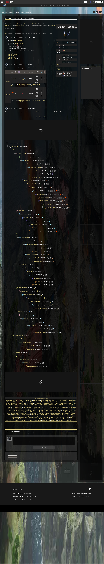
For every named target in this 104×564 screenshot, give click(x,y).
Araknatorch (33, 187)
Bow (58, 40)
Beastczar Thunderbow (14, 410)
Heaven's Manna (28, 217)
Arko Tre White (27, 406)
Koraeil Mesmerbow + (48, 204)
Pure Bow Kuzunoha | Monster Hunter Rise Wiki (21, 18)
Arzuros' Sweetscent (32, 366)
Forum (21, 493)
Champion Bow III (33, 413)
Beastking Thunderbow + (38, 410)
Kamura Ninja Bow (28, 160)
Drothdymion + (66, 419)
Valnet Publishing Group (86, 496)
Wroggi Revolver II (22, 339)
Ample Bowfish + (63, 400)
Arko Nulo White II (53, 404)
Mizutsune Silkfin (18, 86)
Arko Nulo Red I (25, 404)
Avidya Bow (39, 281)
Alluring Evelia (36, 400)
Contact (29, 493)
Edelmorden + (37, 329)
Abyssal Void (29, 400)
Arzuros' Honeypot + (28, 362)
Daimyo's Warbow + (17, 416)
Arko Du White (29, 403)
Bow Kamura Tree (41, 117)
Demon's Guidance (33, 417)
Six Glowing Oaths (38, 261)
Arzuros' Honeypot (25, 359)
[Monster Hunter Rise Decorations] (67, 42)
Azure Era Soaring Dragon (24, 409)
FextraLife (74, 496)
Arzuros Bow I (18, 352)
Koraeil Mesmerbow (44, 200)
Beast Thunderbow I (61, 409)
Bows (17, 12)
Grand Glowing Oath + (36, 248)
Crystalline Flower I (44, 414)
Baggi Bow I (45, 409)
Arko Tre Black (12, 406)
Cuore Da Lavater (64, 414)
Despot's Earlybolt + (64, 417)
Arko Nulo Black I (63, 403)
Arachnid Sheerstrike (31, 401)
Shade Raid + (37, 278)
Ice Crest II (23, 315)
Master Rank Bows (26, 12)
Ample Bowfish (55, 400)
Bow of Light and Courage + (57, 411)
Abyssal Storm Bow (20, 400)
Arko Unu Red (50, 406)
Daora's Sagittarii (27, 416)
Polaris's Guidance (38, 284)
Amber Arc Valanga (41, 332)
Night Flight (29, 271)
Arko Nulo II (17, 404)
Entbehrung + (61, 420)
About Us (25, 493)
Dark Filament (54, 416)
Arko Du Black (14, 403)
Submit (44, 447)
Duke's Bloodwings (35, 174)
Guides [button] (68, 5)
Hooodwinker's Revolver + (30, 345)
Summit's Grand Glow (29, 241)
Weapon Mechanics (36, 27)
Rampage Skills (59, 68)
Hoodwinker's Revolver (26, 342)
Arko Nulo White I (43, 404)
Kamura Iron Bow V (25, 157)
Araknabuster (37, 190)
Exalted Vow (36, 251)
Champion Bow (14, 413)
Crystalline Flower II (54, 414)
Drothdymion (59, 419)
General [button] (45, 5)
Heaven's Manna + (19, 43)
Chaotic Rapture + (66, 413)
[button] (86, 2)
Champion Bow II (23, 413)
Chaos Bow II (49, 413)
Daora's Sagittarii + (36, 416)
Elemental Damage (9, 27)
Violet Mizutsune (18, 40)
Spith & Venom (30, 349)
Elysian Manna (34, 224)
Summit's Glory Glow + (36, 257)
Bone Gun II (23, 411)
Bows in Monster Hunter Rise (41, 398)
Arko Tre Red (20, 406)
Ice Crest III (26, 318)
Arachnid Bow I (13, 401)
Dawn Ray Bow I (21, 234)
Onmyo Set (17, 42)
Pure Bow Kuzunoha (8, 95)
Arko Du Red (22, 403)
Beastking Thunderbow (26, 410)
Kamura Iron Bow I (12, 143)
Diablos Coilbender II (28, 419)
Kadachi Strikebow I (22, 287)
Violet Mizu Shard (12, 56)
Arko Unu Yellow (67, 406)
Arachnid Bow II (21, 401)
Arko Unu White (58, 406)
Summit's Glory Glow (32, 254)
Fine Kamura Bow (38, 171)
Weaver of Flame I (28, 180)
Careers (78, 493)
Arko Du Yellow (37, 403)
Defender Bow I (23, 417)
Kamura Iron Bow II (15, 146)
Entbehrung (54, 420)
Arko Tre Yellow (36, 406)
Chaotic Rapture (57, 413)
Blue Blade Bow (65, 410)
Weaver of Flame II (31, 183)
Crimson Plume (34, 414)
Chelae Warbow (15, 414)
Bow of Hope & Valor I (32, 411)
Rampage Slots (59, 65)
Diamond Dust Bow (39, 419)
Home (14, 493)
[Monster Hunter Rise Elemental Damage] (59, 50)
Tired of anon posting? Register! (68, 431)
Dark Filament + (63, 416)
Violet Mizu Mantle (12, 58)
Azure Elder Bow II (12, 409)
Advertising (74, 493)
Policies (89, 493)
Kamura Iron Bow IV (22, 153)
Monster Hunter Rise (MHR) (31, 24)
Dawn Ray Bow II (25, 237)
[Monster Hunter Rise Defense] (57, 42)
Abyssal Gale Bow (10, 400)
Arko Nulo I (11, 404)
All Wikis (18, 493)
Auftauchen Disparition (55, 407)
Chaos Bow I (41, 413)
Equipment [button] (58, 5)
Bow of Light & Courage (44, 411)
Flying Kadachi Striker (32, 298)
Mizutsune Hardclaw (25, 84)
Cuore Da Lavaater (50, 207)
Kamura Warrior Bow (32, 164)
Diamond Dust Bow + (49, 419)
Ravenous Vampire (38, 177)
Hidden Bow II (27, 267)
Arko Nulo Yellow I (63, 404)
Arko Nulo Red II (34, 404)
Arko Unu (43, 406)
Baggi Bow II (52, 409)
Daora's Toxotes (46, 416)
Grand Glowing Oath (32, 244)
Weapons (11, 12)
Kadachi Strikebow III (29, 294)
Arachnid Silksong (42, 401)
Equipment (4, 12)
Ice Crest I (20, 311)
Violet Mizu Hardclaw (12, 54)
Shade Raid (33, 274)
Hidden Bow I (24, 264)
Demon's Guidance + (43, 417)
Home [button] (41, 5)
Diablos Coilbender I (17, 419)
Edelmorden (33, 325)
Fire (65, 50)
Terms (82, 493)
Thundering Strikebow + (42, 308)
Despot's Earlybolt (54, 417)
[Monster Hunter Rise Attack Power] (59, 45)
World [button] (63, 5)
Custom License (37, 499)
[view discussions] (94, 12)
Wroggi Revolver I (19, 335)
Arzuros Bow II (21, 355)
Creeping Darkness (44, 197)
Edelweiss (29, 322)
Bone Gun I (16, 411)
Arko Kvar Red (46, 403)
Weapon (7, 25)
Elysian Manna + (37, 228)
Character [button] (52, 5)
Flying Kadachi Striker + (36, 301)
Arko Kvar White (54, 403)
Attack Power (52, 25)
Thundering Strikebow (39, 305)
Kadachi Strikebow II (25, 291)
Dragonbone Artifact (28, 86)
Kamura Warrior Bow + (36, 167)
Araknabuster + (40, 194)
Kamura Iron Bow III (19, 150)
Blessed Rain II (24, 214)
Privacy (85, 493)
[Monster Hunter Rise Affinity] (59, 47)
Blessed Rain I (21, 210)
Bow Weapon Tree (34, 112)
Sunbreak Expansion (20, 25)
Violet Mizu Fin (11, 57)
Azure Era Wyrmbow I (36, 409)
